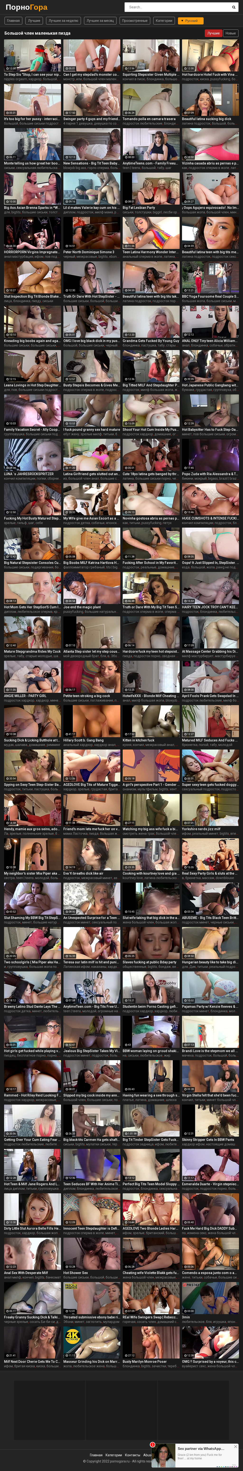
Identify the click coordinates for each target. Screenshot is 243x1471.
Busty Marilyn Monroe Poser (145, 1361)
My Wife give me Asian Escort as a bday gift (91, 518)
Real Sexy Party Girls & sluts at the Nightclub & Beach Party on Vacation (210, 873)
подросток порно (166, 301)
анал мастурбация (18, 256)
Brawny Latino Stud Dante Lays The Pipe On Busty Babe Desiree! (32, 1006)
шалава (21, 745)
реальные (148, 567)
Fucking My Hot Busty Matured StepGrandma (32, 518)
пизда (127, 656)
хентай (175, 789)
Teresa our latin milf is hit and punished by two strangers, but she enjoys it (91, 962)
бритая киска (24, 1366)
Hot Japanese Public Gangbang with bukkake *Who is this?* (210, 385)
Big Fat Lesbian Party (139, 208)
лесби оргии (172, 212)
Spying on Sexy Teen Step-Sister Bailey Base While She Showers (32, 785)
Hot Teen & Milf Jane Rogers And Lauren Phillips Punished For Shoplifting (32, 1184)
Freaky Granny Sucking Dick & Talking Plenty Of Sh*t (32, 1317)
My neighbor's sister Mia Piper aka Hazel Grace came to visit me (32, 873)
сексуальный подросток (201, 789)
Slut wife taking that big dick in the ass (151, 918)
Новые (231, 33)
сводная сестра (174, 656)
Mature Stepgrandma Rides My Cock (32, 651)
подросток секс (224, 256)
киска (204, 79)
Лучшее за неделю (63, 21)
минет (235, 212)
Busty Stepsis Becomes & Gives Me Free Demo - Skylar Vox (91, 385)
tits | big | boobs (117, 567)
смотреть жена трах (138, 833)
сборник (53, 478)
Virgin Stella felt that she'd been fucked (210, 1095)
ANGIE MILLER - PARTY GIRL (25, 696)
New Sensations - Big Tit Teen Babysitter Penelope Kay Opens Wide (91, 163)
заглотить (94, 1322)
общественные (134, 967)
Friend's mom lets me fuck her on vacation (91, 829)
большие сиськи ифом (117, 478)
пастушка (148, 345)
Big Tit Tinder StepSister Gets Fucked (151, 1140)
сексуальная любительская (37, 168)
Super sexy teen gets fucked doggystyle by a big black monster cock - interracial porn (210, 785)
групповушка (14, 434)
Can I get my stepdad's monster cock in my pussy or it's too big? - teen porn (91, 74)
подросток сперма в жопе (209, 168)
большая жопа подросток (49, 967)
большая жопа (193, 212)
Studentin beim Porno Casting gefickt (151, 1006)
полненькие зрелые (38, 833)
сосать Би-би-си (42, 1322)
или (79, 79)
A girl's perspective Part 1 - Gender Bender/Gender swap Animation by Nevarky (151, 785)
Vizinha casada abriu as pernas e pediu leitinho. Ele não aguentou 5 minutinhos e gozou (210, 163)
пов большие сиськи (209, 434)
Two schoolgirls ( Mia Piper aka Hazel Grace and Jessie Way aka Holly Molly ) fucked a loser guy (32, 962)
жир (167, 1055)
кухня (127, 745)
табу (160, 168)
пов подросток (56, 256)
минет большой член (223, 1100)
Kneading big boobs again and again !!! (32, 341)
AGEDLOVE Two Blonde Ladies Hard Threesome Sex (151, 1228)
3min (186, 1317)
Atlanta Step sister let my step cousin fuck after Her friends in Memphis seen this (91, 651)
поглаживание (101, 700)
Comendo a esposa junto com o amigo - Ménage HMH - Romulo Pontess (210, 1273)
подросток (190, 79)
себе (39, 523)
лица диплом (14, 1188)
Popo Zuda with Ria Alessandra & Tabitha (210, 474)
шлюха (171, 1100)
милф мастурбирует (198, 656)
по (184, 1233)
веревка (178, 967)
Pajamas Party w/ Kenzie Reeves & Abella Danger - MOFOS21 (210, 1006)
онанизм (129, 789)
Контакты (132, 1455)
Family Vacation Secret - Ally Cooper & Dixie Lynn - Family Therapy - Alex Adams (32, 429)
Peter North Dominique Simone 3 (88, 252)
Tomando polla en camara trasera (149, 119)
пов (14, 390)
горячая (129, 1322)
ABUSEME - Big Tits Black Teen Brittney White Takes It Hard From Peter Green (210, 918)
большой (50, 79)
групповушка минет (53, 1188)
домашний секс (169, 1322)
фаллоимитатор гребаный (84, 567)
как (184, 168)
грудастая (204, 390)
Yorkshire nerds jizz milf (201, 829)
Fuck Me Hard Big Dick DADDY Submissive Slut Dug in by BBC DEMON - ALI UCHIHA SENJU (210, 1228)
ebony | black (118, 256)
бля (103, 656)
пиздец (10, 1055)
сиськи (9, 168)
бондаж (165, 967)
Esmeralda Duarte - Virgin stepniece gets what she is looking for (210, 1184)
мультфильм (148, 789)
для (7, 212)
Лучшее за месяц (100, 21)
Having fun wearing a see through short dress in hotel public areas (151, 1095)
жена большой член (138, 922)
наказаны (98, 967)
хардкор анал (105, 745)
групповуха (222, 390)
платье (128, 1100)
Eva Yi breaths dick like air (83, 873)
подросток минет (76, 922)
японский (113, 523)
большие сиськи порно (153, 478)
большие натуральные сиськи (108, 612)
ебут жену (71, 434)
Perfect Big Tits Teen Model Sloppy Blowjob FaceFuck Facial (151, 1184)
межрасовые (87, 256)
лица (8, 301)
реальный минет (205, 833)
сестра (9, 878)
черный (69, 256)
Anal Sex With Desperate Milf (26, 1273)
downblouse (225, 878)
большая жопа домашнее (120, 833)
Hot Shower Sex (75, 1273)
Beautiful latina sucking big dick (206, 119)
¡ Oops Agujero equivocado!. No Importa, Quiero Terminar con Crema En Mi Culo (210, 208)
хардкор (35, 79)
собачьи (216, 345)
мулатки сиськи (98, 1144)
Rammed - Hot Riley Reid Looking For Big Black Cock (32, 1095)
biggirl (157, 212)
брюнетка (189, 745)
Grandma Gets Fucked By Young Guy (151, 341)
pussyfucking (220, 79)
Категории (164, 21)
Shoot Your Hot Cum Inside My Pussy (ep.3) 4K (151, 429)
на (124, 1055)
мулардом (111, 1322)
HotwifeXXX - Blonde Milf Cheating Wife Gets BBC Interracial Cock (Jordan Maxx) (151, 696)
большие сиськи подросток (40, 123)
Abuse (148, 1455)
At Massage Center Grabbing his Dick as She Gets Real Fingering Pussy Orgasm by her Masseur (210, 651)
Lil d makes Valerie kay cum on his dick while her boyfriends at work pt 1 (91, 208)
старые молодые (179, 345)
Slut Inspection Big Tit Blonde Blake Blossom (32, 296)
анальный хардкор (78, 745)
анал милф (12, 1277)
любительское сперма (35, 612)
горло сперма (98, 168)
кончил (138, 745)
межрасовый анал (159, 745)
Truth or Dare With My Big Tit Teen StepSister (151, 607)
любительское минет (59, 1011)
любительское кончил (112, 1188)
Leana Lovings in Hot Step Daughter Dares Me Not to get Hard (32, 385)
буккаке (188, 390)
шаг (169, 168)
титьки (108, 434)
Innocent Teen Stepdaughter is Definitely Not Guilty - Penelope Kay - (91, 1228)
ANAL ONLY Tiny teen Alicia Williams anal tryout (210, 341)
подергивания (42, 567)
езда (186, 567)
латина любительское (161, 878)
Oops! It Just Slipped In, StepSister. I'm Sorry (210, 563)
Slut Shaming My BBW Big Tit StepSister (32, 918)
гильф (22, 523)
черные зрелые (16, 1322)
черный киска (116, 345)
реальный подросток (225, 967)
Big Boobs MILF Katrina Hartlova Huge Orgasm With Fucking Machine (91, 563)
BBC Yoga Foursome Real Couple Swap (210, 296)
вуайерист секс (194, 1366)
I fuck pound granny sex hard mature (91, 429)
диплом (69, 212)
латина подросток (196, 123)
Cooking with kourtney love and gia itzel (151, 873)
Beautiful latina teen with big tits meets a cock (210, 252)
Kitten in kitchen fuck (138, 740)
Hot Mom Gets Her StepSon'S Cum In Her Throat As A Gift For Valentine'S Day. (32, 607)
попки (41, 478)
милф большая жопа (157, 390)
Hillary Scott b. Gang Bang (83, 740)
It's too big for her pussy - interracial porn (32, 119)
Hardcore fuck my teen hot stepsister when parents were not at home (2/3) (151, 651)
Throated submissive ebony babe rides (91, 1317)
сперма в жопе (176, 612)
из (65, 478)
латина (169, 256)
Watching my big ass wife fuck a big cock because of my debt (151, 829)
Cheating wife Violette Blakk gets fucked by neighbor (151, 1273)
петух (167, 523)
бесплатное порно (31, 1055)
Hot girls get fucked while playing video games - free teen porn (32, 1051)
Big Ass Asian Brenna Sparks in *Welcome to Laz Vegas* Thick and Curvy (32, 208)
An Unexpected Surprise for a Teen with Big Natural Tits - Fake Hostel (91, 918)
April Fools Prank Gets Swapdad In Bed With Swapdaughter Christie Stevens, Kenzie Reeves (210, 696)
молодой (225, 745)
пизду (36, 301)
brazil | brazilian (231, 478)
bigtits (16, 212)
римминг (54, 745)
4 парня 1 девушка (78, 123)
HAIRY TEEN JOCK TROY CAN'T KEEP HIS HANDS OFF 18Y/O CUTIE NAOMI (210, 607)
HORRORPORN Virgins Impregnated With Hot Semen (32, 252)
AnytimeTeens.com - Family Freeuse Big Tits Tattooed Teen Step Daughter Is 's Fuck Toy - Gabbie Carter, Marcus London (151, 163)
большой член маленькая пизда (108, 79)
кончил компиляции (19, 478)
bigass (213, 478)
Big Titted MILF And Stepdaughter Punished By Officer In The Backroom (151, 385)
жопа (210, 567)
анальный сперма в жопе (142, 256)
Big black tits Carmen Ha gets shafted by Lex (91, 1140)
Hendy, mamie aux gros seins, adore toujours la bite (32, 829)
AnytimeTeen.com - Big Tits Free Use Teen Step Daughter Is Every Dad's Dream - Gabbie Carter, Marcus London (91, 1006)
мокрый (201, 478)
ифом (39, 256)
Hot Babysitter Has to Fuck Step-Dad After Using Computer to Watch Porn (210, 429)
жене (186, 1277)
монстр (69, 79)
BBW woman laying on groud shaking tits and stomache (151, 1051)
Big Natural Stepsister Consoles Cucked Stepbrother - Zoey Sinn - (32, 563)
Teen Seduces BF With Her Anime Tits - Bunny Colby (91, 1184)
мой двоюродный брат (81, 656)
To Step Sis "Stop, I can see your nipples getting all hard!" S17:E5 (32, 74)
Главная (13, 21)
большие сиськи (34, 212)
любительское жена (89, 1366)
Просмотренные (135, 21)
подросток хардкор (138, 434)
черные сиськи (222, 922)
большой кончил (178, 79)
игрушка (219, 1322)
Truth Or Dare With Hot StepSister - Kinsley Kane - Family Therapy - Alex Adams (91, 296)
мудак (9, 745)
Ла (6, 833)
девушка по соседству (111, 123)
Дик (192, 967)
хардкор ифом (119, 967)
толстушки (143, 212)
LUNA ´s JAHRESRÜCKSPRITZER (29, 474)
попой (203, 745)
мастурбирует (226, 656)
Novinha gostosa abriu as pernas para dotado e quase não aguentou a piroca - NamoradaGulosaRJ (151, 518)
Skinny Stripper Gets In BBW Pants (208, 1140)
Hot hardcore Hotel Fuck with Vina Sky (210, 74)
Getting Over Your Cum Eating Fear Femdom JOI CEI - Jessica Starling (32, 1140)
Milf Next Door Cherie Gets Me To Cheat (32, 1361)
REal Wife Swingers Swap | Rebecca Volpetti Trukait (151, 1317)
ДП (119, 745)
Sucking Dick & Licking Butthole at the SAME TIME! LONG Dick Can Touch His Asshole (32, 740)
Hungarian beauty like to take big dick (210, 962)
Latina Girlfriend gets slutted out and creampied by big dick (91, 474)
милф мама (104, 212)
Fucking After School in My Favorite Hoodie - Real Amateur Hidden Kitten (151, 563)
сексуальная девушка (176, 1188)
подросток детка (76, 523)
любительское (151, 1055)
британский (155, 1233)
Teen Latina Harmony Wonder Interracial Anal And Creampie (151, 252)
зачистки (159, 1366)
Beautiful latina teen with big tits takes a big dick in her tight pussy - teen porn (151, 296)
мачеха (188, 1055)
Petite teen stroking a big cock (86, 696)
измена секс (196, 1233)
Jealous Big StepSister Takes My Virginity (91, 1051)
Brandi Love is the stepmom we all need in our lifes (210, 1051)
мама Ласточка (75, 833)
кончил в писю (134, 79)
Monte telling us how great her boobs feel (32, 163)
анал (186, 345)
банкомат (53, 1277)
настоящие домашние (223, 1144)
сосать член (146, 1322)
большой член (217, 212)
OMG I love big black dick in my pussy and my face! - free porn (91, 341)
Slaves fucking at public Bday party (149, 962)
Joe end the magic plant (82, 607)
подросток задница (138, 1144)
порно (52, 1055)
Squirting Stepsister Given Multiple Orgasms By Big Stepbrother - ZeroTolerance (151, 74)
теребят (118, 1144)
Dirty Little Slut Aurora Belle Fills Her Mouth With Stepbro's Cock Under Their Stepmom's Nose (32, 1228)
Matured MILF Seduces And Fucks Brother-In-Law (210, 740)
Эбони (116, 656)
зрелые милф (91, 434)
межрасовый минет (96, 878)
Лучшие (34, 21)
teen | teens (131, 168)
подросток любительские (143, 123)
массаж (208, 878)
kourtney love (133, 878)
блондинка (155, 79)
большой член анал (83, 478)
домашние (162, 434)
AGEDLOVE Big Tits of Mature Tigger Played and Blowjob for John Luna (91, 785)
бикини (187, 478)
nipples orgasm (15, 79)
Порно (18, 7)
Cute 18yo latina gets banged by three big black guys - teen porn (151, 474)
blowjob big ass (74, 168)
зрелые (10, 523)
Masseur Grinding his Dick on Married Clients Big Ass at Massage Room (91, 1361)
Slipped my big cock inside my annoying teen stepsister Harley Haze (91, 1095)
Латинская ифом (76, 967)
